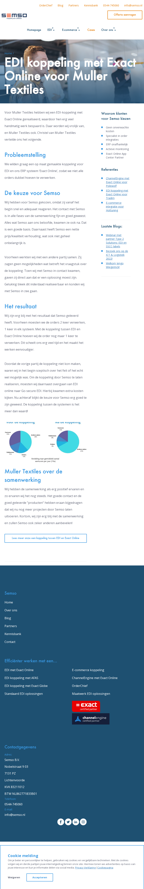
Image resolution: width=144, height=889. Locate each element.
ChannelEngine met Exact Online (95, 678)
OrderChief (45, 5)
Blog (60, 5)
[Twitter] (68, 821)
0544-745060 (111, 5)
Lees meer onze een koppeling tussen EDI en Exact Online (45, 538)
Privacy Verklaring (85, 867)
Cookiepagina (105, 867)
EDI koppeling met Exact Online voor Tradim (117, 194)
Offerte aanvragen (125, 15)
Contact (9, 642)
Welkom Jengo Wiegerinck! (115, 265)
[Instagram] (83, 821)
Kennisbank (91, 5)
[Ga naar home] (14, 15)
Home (8, 602)
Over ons (10, 610)
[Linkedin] (75, 821)
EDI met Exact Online (19, 670)
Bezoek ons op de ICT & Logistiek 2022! (117, 254)
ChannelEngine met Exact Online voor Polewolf (117, 182)
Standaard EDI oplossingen (23, 694)
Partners (73, 5)
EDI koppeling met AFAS (21, 678)
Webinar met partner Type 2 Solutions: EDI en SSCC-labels (116, 240)
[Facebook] (60, 821)
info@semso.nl (133, 5)
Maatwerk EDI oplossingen (91, 694)
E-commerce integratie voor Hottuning (115, 206)
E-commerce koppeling (88, 670)
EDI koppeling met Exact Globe (26, 686)
